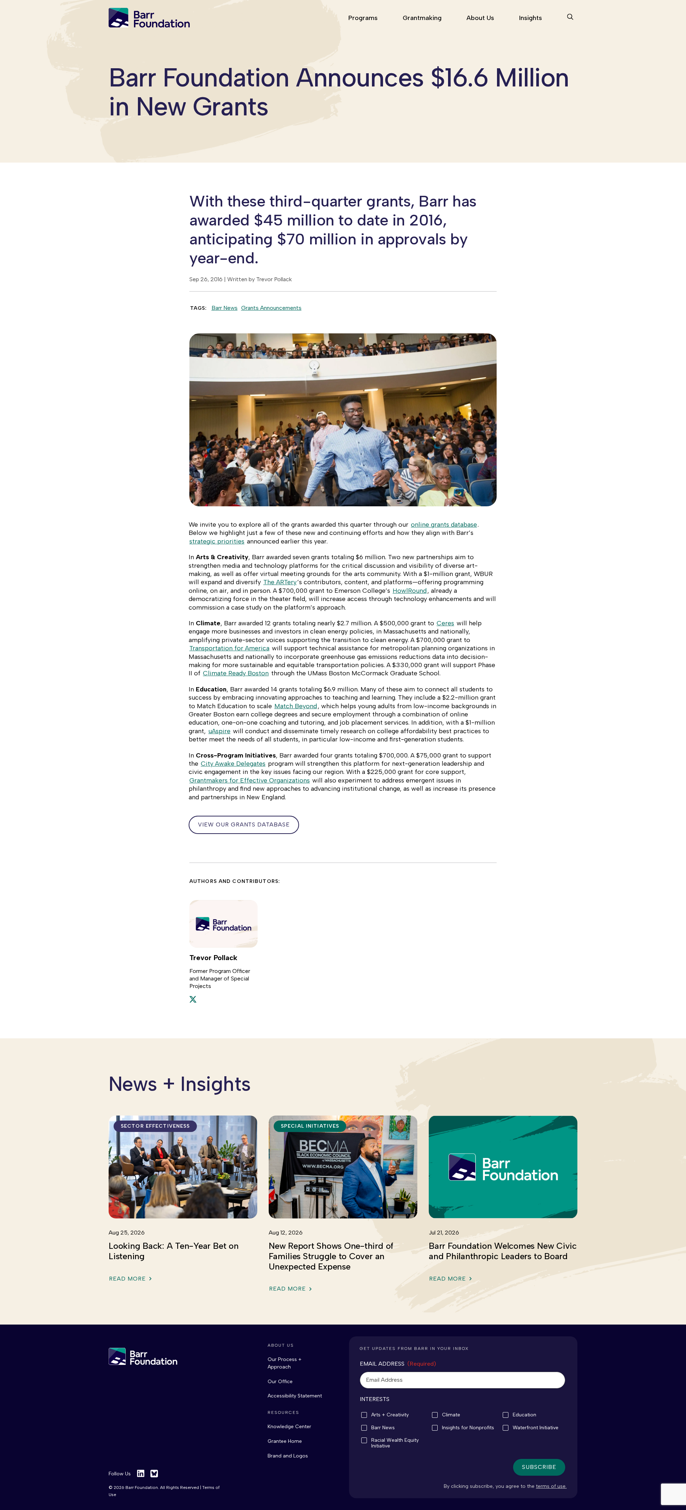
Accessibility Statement (295, 1396)
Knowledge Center (289, 1427)
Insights (530, 18)
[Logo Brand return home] (143, 1356)
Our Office (280, 1382)
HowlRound (410, 591)
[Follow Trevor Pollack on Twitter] (193, 999)
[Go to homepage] (149, 18)
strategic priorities (216, 541)
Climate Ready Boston (236, 673)
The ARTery (280, 582)
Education (524, 1415)
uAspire (219, 731)
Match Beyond (295, 706)
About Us (480, 18)
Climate (451, 1415)
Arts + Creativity (390, 1415)
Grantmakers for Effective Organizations (249, 780)
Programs (363, 18)
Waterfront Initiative (535, 1428)
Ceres (445, 623)
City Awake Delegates (233, 764)
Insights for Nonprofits (468, 1428)
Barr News (225, 307)
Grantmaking (422, 18)
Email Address (398, 1363)
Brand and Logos (288, 1456)
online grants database (444, 524)
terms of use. (551, 1486)
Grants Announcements (271, 307)
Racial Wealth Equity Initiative (395, 1443)
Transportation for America (229, 648)
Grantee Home (285, 1441)
